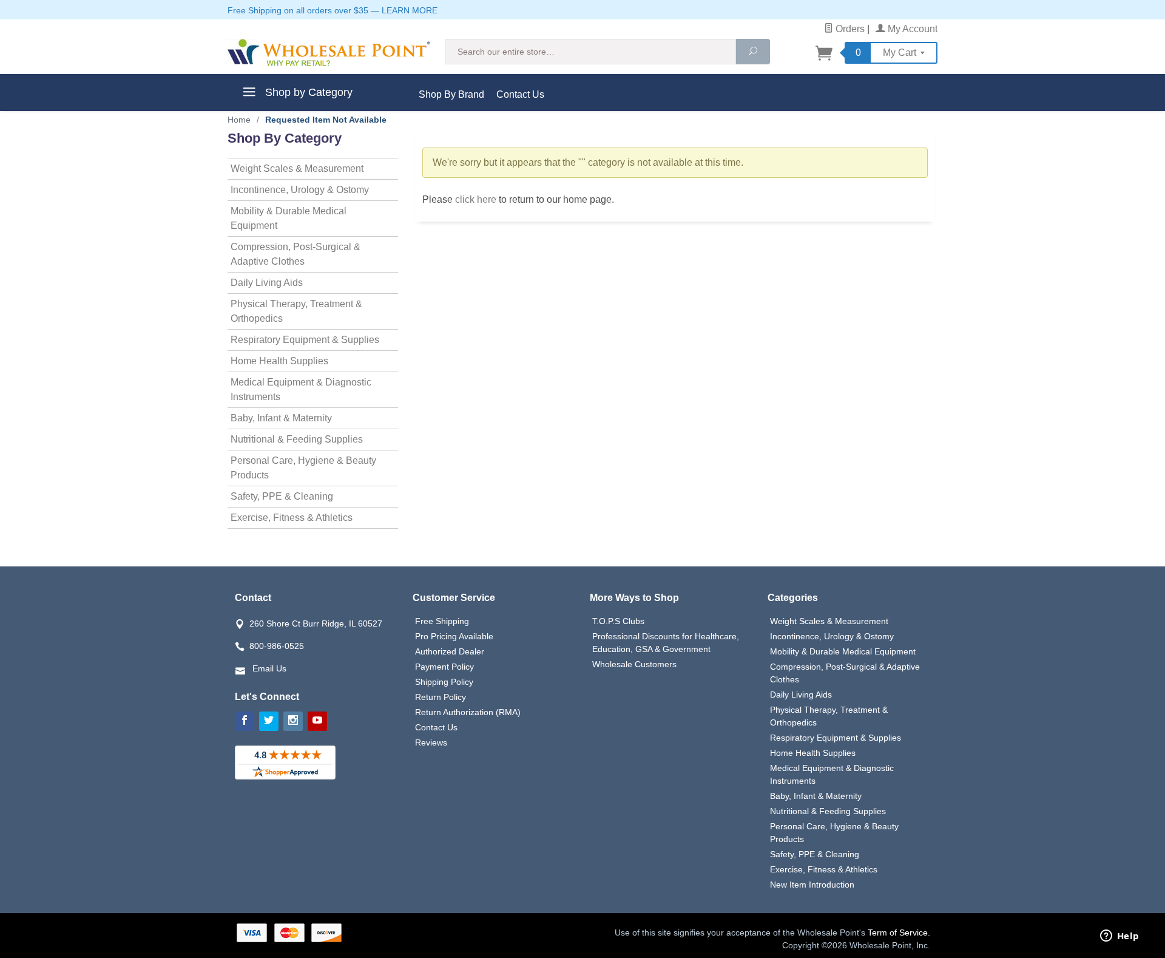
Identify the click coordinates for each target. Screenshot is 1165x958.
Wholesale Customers (634, 664)
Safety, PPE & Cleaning (282, 496)
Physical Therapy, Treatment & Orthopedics (296, 311)
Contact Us (520, 94)
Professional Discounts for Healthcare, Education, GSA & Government (665, 642)
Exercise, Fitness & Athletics (292, 517)
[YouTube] (317, 721)
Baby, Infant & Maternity (281, 418)
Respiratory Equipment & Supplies (305, 340)
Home (239, 119)
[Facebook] (244, 721)
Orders (849, 29)
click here (475, 199)
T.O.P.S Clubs (618, 621)
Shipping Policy (444, 682)
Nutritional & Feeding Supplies (297, 439)
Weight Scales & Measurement (297, 168)
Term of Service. (899, 932)
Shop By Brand (451, 94)
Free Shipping (442, 621)
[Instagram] (293, 721)
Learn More (409, 10)
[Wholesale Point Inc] (328, 52)
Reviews (431, 742)
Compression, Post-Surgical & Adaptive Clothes (295, 254)
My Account (911, 29)
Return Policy (440, 697)
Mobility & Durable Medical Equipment (288, 218)
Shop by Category (307, 92)
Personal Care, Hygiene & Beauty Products (303, 467)
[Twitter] (269, 721)
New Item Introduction (812, 884)
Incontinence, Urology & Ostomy (300, 190)
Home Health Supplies (279, 361)
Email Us (269, 668)
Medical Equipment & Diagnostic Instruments (301, 389)
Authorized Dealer (449, 651)
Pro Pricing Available (454, 636)
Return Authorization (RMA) (468, 712)
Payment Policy (444, 666)
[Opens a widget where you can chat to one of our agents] (1119, 937)
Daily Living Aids (267, 282)
